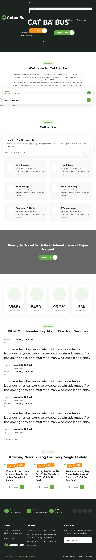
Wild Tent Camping (33, 541)
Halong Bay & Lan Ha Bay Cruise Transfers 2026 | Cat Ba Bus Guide (47, 476)
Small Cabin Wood (33, 545)
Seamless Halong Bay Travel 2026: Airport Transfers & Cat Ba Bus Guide (77, 476)
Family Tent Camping (34, 534)
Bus (52, 20)
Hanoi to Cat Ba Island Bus (21, 140)
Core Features (49, 538)
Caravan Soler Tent (33, 530)
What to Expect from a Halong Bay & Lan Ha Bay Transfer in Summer (17, 476)
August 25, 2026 (16, 465)
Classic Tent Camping (34, 538)
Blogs (70, 20)
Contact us (81, 20)
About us (43, 20)
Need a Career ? (50, 530)
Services (60, 20)
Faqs (80, 556)
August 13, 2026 (46, 465)
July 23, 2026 (74, 465)
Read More (13, 487)
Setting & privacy (69, 556)
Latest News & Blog (51, 534)
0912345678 (59, 512)
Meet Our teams (50, 541)
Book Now (36, 31)
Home (32, 20)
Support (89, 556)
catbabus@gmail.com (40, 512)
